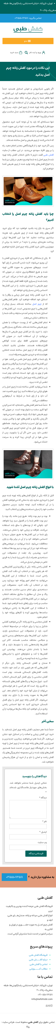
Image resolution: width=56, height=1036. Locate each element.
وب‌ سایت (42, 842)
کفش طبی (48, 155)
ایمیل (43, 832)
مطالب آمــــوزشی (38, 969)
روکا (28, 1027)
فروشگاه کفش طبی (38, 955)
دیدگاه (43, 798)
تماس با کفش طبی (38, 964)
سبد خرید (14, 52)
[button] (25, 41)
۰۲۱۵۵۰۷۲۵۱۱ (14, 877)
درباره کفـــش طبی (38, 960)
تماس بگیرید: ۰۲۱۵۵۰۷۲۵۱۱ (28, 18)
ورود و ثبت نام (35, 52)
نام (44, 821)
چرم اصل (37, 304)
